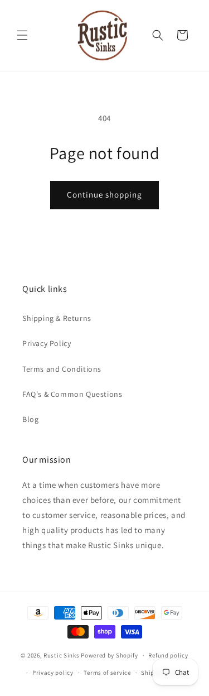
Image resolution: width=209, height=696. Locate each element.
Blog (30, 419)
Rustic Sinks (61, 655)
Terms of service (107, 672)
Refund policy (168, 655)
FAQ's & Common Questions (72, 394)
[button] (22, 35)
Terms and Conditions (61, 369)
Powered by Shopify (109, 655)
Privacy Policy (46, 343)
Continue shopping (104, 194)
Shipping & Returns (56, 318)
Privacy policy (53, 672)
